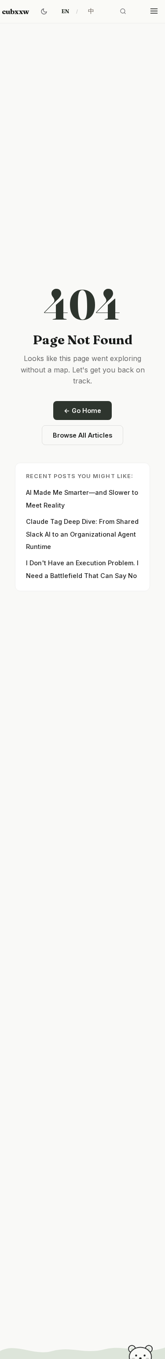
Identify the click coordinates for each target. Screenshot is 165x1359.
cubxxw (15, 11)
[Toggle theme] (44, 11)
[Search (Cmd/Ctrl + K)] (123, 11)
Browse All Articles (82, 435)
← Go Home (82, 410)
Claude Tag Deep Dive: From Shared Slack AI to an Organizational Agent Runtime (82, 534)
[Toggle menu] (154, 11)
